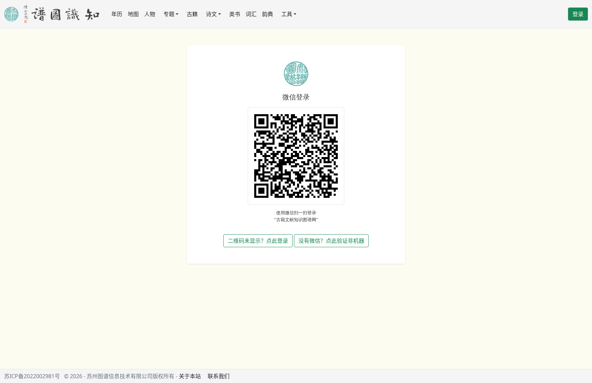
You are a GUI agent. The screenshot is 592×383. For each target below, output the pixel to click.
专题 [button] (168, 14)
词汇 (251, 14)
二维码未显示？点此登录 (258, 240)
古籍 (192, 14)
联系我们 (219, 376)
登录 (577, 14)
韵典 (267, 14)
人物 (149, 14)
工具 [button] (286, 14)
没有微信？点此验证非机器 (331, 240)
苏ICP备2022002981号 (32, 376)
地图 (133, 14)
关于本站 (190, 376)
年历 (116, 14)
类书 (234, 14)
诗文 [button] (211, 14)
